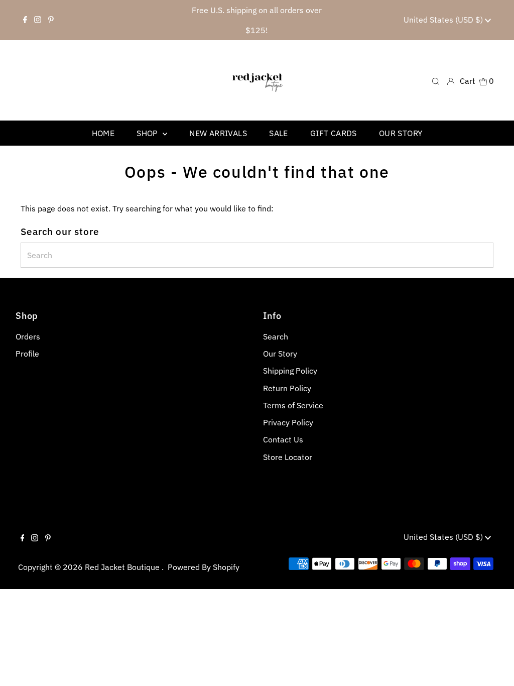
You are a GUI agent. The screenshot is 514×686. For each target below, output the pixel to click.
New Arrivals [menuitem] (218, 133)
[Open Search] (435, 80)
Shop (148, 133)
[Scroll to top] (494, 666)
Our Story (280, 354)
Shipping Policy (290, 371)
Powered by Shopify (203, 567)
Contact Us (283, 439)
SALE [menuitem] (278, 133)
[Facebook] (25, 20)
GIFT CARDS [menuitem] (333, 133)
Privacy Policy (288, 422)
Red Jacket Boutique (123, 567)
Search (275, 336)
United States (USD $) (444, 20)
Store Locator (287, 457)
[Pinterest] (51, 20)
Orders (28, 336)
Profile (27, 354)
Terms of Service (293, 405)
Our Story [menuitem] (401, 133)
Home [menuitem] (103, 133)
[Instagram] (38, 20)
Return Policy (287, 388)
